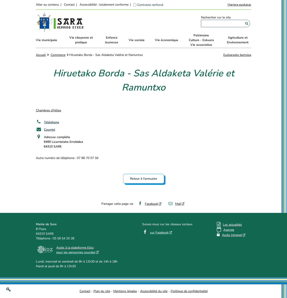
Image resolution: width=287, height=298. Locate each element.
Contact (69, 4)
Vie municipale (46, 40)
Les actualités (232, 225)
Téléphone (51, 122)
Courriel (49, 130)
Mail (178, 204)
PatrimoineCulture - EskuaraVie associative (201, 40)
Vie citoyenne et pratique (81, 39)
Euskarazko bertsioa (237, 55)
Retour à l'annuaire (143, 179)
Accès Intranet (232, 235)
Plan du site (101, 291)
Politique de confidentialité (189, 291)
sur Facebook (159, 232)
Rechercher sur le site (216, 17)
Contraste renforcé (150, 5)
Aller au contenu (47, 4)
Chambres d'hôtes (48, 110)
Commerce (58, 55)
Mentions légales (125, 291)
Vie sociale (137, 40)
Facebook (151, 204)
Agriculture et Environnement (237, 39)
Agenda (228, 230)
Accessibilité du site (153, 291)
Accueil (41, 55)
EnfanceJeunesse (111, 39)
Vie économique (166, 40)
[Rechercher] (247, 23)
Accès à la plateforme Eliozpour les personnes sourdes (75, 249)
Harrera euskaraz (239, 4)
